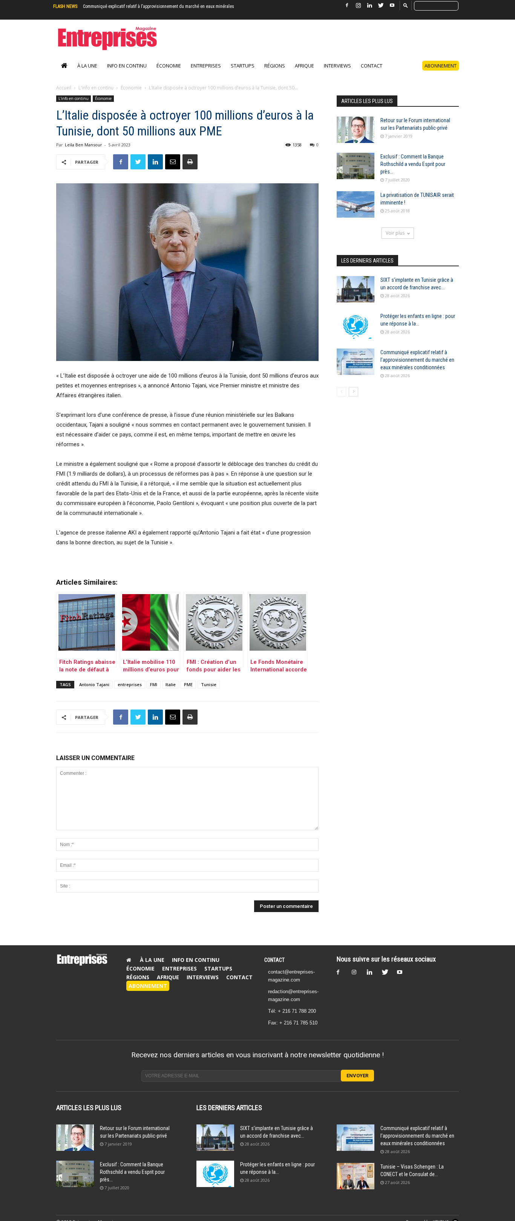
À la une (87, 65)
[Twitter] (380, 5)
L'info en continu (95, 87)
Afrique (304, 65)
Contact (371, 65)
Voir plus (395, 233)
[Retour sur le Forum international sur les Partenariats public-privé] (355, 130)
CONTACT (274, 960)
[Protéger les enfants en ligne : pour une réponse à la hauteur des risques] (355, 325)
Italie (171, 684)
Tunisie (208, 684)
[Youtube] (392, 5)
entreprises (130, 684)
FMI (153, 684)
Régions (274, 65)
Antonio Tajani (94, 684)
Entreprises (206, 65)
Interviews (337, 65)
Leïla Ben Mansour (83, 144)
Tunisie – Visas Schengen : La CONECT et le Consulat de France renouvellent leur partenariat (169, 6)
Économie (168, 65)
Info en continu (127, 65)
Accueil (63, 87)
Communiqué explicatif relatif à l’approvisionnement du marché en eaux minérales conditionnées (417, 359)
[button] (405, 5)
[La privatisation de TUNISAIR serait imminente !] (355, 204)
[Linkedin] (369, 5)
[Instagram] (358, 5)
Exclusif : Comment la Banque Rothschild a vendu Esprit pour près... (412, 164)
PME (188, 684)
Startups (242, 65)
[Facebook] (347, 5)
